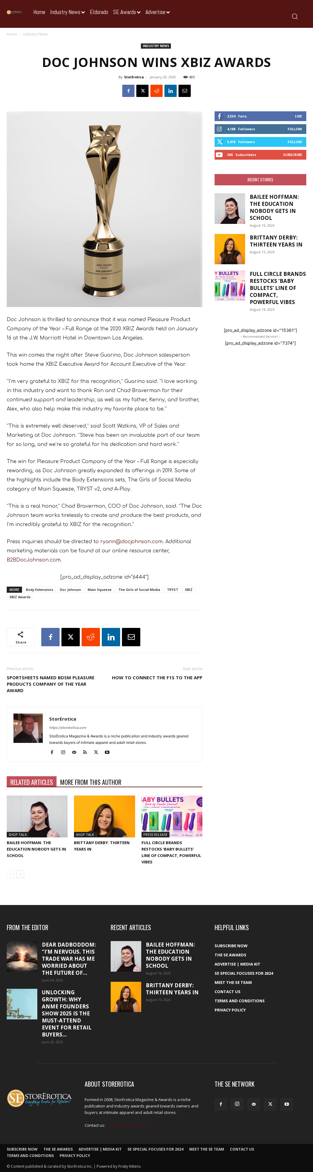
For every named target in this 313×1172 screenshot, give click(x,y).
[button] (294, 16)
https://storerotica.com (68, 727)
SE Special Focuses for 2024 (244, 973)
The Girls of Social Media (139, 589)
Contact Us (228, 991)
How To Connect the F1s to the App (157, 677)
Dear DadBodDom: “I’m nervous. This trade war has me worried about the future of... (69, 958)
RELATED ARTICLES (31, 782)
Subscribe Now (231, 945)
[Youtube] (109, 752)
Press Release (155, 834)
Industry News (156, 46)
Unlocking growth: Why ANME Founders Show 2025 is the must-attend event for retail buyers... (66, 1013)
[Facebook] (128, 91)
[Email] (185, 91)
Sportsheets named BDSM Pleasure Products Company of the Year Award (50, 683)
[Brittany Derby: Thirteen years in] (104, 816)
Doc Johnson (70, 589)
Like (298, 116)
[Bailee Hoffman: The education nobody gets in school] (37, 816)
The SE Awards (230, 955)
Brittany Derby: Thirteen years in (276, 241)
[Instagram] (65, 752)
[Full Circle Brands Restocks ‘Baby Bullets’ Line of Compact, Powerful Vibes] (172, 816)
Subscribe (292, 154)
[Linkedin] (170, 91)
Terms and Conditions (240, 1000)
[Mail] (76, 752)
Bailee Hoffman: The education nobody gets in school (36, 849)
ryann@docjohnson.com (131, 541)
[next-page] (20, 874)
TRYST (172, 589)
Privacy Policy (230, 1010)
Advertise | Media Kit (237, 964)
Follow (295, 129)
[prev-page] (10, 874)
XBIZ (189, 589)
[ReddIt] (156, 91)
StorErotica (134, 77)
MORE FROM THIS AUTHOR (90, 782)
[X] (142, 91)
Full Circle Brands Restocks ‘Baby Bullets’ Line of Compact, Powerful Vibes (278, 288)
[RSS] (87, 752)
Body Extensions (39, 589)
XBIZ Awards (20, 597)
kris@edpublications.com (129, 1125)
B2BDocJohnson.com (34, 560)
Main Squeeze (100, 589)
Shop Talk (18, 834)
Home (12, 34)
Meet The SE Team (233, 982)
